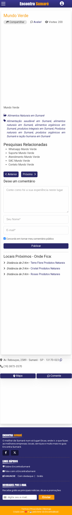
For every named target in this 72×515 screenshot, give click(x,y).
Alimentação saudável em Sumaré (29, 121)
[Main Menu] (3, 3)
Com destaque (25, 476)
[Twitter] (15, 453)
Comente (56, 375)
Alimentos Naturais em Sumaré (25, 115)
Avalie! (38, 22)
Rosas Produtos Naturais (45, 274)
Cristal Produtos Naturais (45, 268)
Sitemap (47, 509)
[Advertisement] (36, 66)
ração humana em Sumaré (34, 136)
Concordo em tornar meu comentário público (30, 238)
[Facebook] (6, 453)
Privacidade (36, 509)
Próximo (28, 174)
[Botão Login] (62, 4)
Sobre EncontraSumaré (17, 466)
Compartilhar (16, 22)
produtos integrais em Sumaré (35, 128)
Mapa (19, 375)
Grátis (40, 476)
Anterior (12, 174)
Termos (25, 509)
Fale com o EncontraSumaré (20, 471)
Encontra (34, 3)
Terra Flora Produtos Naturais (48, 262)
